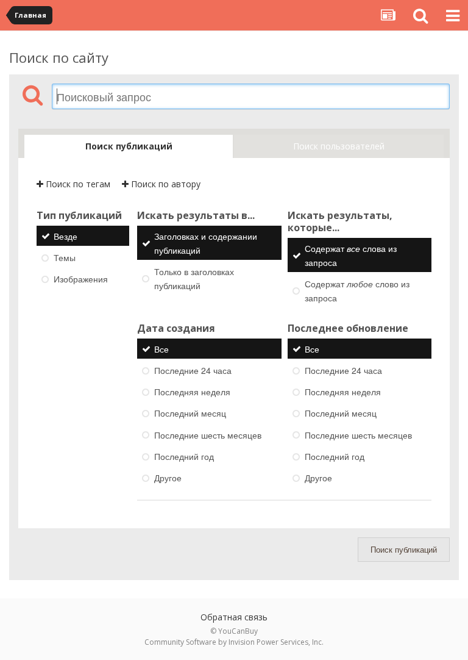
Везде (65, 236)
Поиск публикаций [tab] (128, 146)
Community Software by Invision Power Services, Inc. (234, 642)
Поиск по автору (164, 184)
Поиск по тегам (76, 184)
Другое (168, 478)
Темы (65, 257)
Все (161, 349)
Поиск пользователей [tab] (339, 146)
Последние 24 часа (193, 370)
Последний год (184, 456)
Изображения (81, 279)
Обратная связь (234, 617)
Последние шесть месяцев (207, 435)
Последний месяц (190, 413)
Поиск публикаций (403, 549)
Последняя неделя (192, 392)
